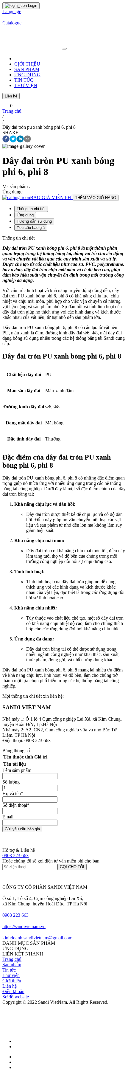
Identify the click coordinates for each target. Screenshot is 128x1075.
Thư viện (11, 975)
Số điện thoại (15, 805)
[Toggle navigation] (64, 48)
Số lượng (11, 781)
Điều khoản (13, 991)
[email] (27, 139)
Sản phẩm (11, 964)
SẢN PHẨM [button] (26, 69)
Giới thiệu (11, 980)
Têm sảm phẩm (16, 770)
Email (7, 816)
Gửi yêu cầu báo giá (22, 829)
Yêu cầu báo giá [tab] (31, 227)
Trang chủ (11, 111)
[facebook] (6, 139)
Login (32, 5)
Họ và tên (12, 793)
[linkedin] (20, 139)
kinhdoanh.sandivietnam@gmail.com (37, 937)
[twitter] (13, 139)
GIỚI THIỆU (27, 63)
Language (11, 11)
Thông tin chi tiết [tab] (31, 209)
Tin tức (9, 969)
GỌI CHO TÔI (72, 867)
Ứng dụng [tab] (25, 215)
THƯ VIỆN (25, 85)
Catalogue (11, 22)
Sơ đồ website (15, 996)
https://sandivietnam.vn (24, 926)
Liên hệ (11, 96)
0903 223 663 (15, 855)
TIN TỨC (23, 80)
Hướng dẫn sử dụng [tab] (34, 221)
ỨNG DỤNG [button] (27, 74)
